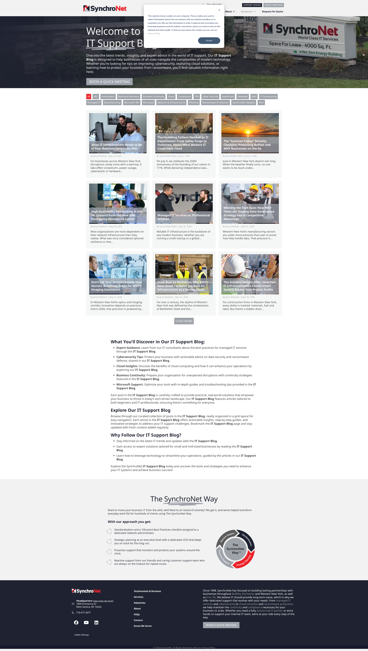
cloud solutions (248, 604)
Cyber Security (210, 96)
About (137, 608)
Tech (261, 102)
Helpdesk (243, 96)
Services (138, 596)
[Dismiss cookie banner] (219, 10)
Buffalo (236, 593)
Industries (139, 602)
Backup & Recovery (128, 96)
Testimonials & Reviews (147, 591)
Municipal (148, 102)
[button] (76, 622)
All (88, 96)
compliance (255, 607)
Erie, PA (211, 597)
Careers (138, 620)
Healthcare (228, 96)
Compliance (184, 96)
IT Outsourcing (268, 96)
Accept (209, 40)
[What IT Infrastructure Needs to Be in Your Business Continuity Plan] (118, 144)
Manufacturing (112, 102)
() (103, 600)
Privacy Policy (154, 33)
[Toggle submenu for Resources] (255, 11)
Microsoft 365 (131, 102)
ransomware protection (278, 604)
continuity (236, 607)
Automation (108, 96)
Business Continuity (153, 96)
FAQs (137, 614)
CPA (197, 96)
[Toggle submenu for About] (234, 11)
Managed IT (93, 102)
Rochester (248, 593)
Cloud (171, 96)
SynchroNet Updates (243, 102)
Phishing (194, 102)
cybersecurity (227, 604)
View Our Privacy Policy (204, 647)
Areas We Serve (143, 625)
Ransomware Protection (215, 102)
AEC (96, 96)
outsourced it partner (270, 610)
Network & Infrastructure (171, 102)
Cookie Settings (81, 634)
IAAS (254, 96)
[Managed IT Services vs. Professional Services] (184, 214)
